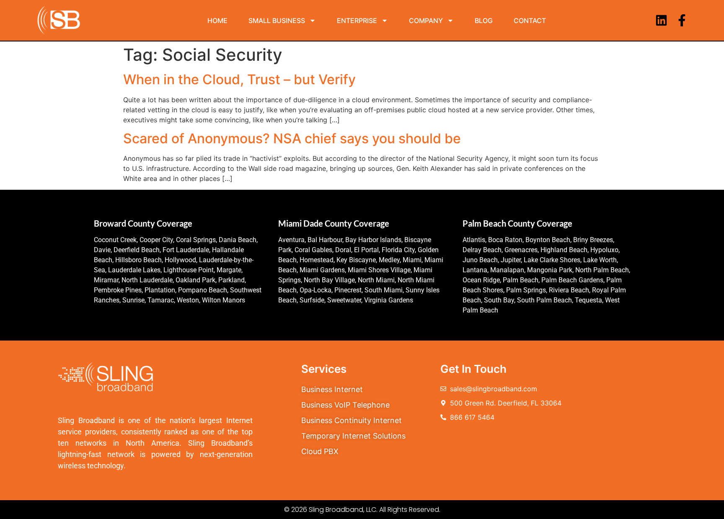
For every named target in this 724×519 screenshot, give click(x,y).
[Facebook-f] (682, 20)
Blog (484, 20)
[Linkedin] (661, 20)
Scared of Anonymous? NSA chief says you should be (292, 138)
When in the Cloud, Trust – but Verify (239, 79)
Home (217, 20)
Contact (530, 20)
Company (426, 20)
